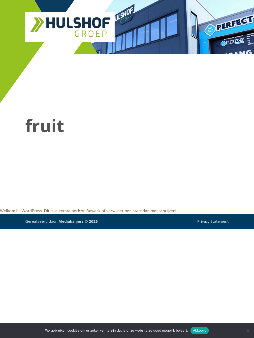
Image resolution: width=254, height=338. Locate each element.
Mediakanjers (71, 221)
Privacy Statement (213, 221)
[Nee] (247, 330)
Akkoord (199, 330)
